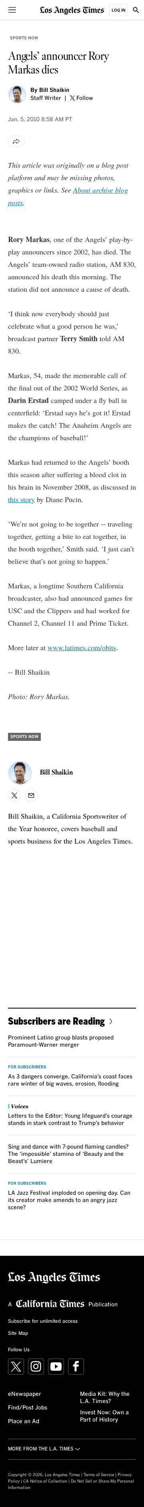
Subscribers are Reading (56, 1021)
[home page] (72, 9)
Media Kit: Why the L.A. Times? (105, 1397)
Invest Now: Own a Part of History (104, 1416)
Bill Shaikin (54, 90)
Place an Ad (23, 1421)
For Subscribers (27, 1067)
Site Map (18, 1333)
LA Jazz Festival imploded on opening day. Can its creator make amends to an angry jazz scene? (69, 1200)
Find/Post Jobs (27, 1408)
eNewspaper (24, 1394)
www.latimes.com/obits (82, 647)
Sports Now (24, 38)
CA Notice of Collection (45, 1481)
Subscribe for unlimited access (43, 1321)
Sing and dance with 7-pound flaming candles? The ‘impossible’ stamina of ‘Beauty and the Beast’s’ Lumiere (68, 1154)
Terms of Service (99, 1475)
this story (21, 499)
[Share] (16, 141)
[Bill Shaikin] (17, 94)
